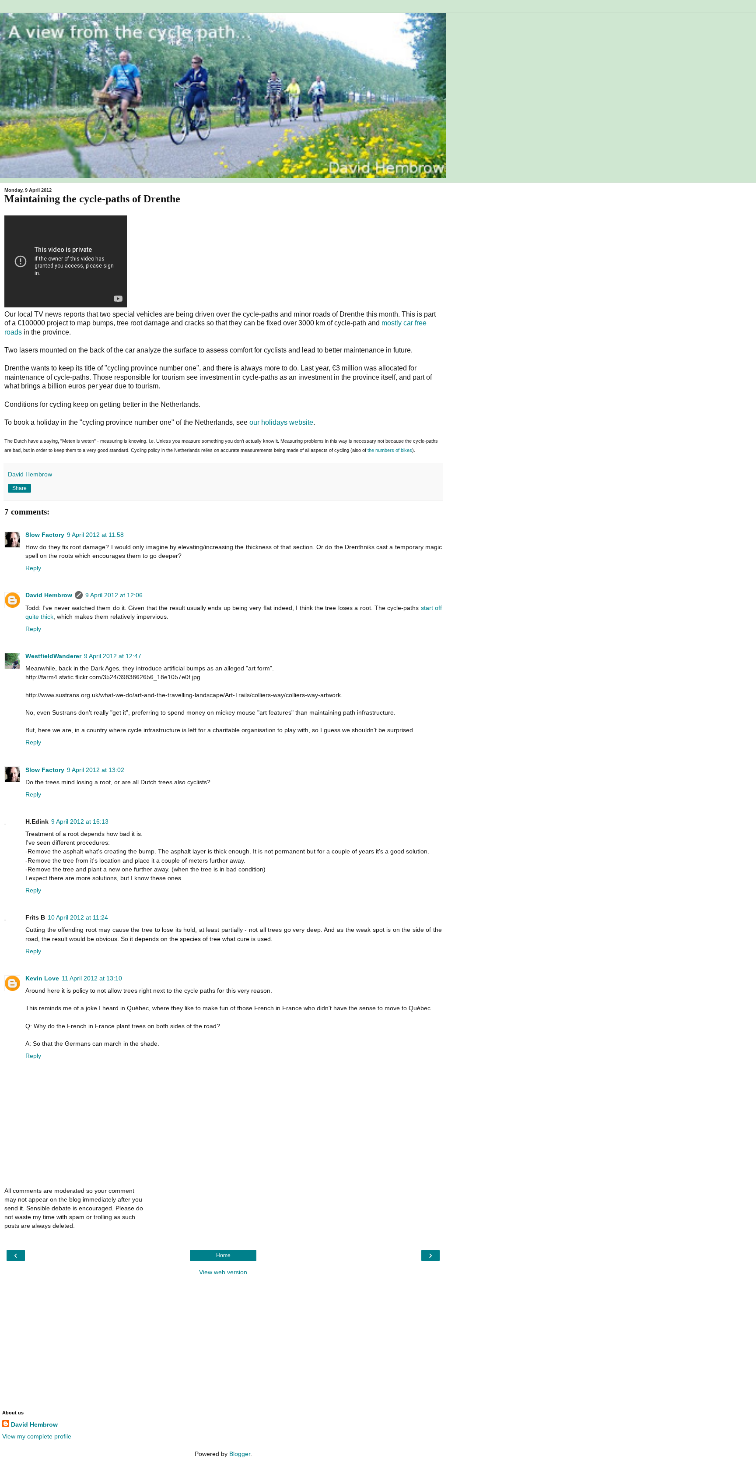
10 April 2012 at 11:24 (78, 917)
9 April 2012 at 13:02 (95, 769)
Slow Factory (44, 534)
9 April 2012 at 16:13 (79, 821)
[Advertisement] (223, 1342)
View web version (223, 1272)
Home (223, 1255)
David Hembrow (48, 595)
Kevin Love (42, 978)
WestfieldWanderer (53, 655)
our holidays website (281, 422)
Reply (33, 567)
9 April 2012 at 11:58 (95, 534)
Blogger (239, 1453)
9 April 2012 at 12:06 (114, 595)
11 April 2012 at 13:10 (92, 978)
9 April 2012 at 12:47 (112, 655)
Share (19, 488)
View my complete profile (36, 1436)
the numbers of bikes (390, 450)
